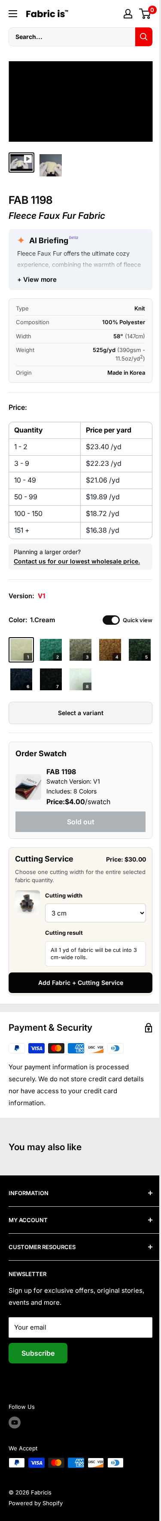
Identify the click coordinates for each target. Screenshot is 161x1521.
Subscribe (38, 1353)
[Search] (143, 36)
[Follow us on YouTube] (15, 1423)
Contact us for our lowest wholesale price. (77, 561)
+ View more (37, 279)
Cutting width (63, 895)
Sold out (80, 821)
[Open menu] (13, 13)
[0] (145, 14)
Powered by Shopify (36, 1503)
